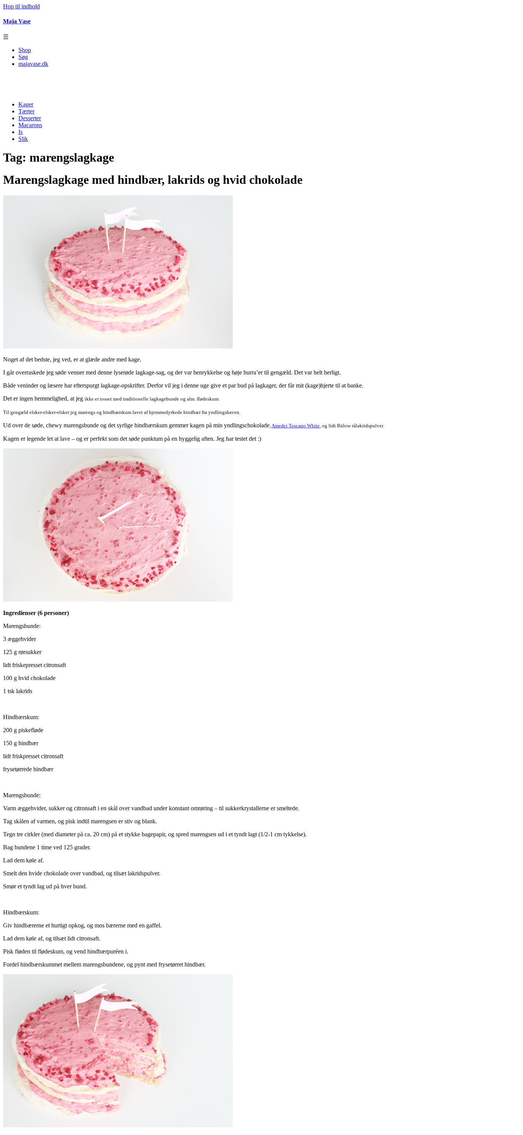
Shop (24, 50)
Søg (23, 57)
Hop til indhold (21, 6)
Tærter (26, 111)
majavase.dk (33, 64)
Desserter (29, 118)
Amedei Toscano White (295, 425)
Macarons (30, 125)
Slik (23, 139)
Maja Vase (17, 21)
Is (20, 132)
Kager (25, 104)
